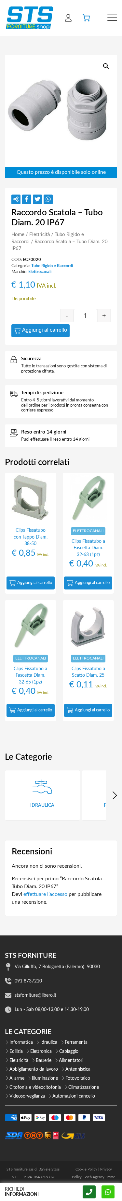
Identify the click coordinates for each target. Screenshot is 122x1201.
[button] (106, 66)
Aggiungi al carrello (44, 330)
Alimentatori (71, 1060)
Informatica (21, 1042)
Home (17, 234)
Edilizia (16, 1051)
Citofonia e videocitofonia (35, 1087)
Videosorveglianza (27, 1096)
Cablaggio (68, 1051)
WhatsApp (108, 1191)
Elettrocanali (39, 272)
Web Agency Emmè (100, 1177)
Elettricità (39, 234)
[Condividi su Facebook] (26, 199)
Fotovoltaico (77, 1078)
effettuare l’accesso (45, 894)
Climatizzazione (83, 1087)
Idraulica (48, 1042)
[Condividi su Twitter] (37, 199)
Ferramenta (76, 1042)
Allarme (16, 1078)
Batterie (43, 1060)
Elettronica (41, 1051)
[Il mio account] (68, 18)
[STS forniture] (29, 18)
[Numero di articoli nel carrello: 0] (86, 18)
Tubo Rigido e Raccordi (52, 266)
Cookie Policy (86, 1169)
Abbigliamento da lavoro (33, 1069)
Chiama (89, 1191)
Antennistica (77, 1069)
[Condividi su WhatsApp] (48, 199)
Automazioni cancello (73, 1096)
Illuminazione (45, 1078)
